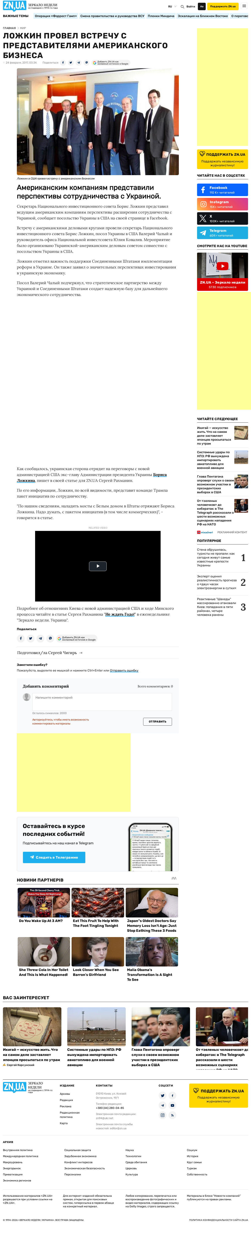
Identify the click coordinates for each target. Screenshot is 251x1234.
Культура (132, 1174)
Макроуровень (12, 1162)
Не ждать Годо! (120, 614)
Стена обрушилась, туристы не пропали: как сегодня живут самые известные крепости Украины (216, 557)
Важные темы (16, 16)
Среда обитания (136, 1162)
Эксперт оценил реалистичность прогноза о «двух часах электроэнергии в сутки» (217, 582)
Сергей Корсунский (20, 1065)
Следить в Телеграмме (57, 857)
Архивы (65, 1094)
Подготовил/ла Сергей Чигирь (47, 652)
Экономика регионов (17, 1180)
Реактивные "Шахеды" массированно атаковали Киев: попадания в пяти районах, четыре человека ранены (216, 607)
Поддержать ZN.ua (223, 6)
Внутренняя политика (18, 1150)
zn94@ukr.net (104, 1118)
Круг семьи (194, 1162)
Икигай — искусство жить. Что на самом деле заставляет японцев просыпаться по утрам (214, 435)
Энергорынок (12, 1168)
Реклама (65, 1106)
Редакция (66, 1100)
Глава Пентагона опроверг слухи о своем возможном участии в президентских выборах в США (215, 484)
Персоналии (72, 1174)
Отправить (157, 721)
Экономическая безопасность (84, 1168)
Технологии (133, 1156)
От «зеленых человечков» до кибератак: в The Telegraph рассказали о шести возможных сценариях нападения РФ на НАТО (215, 512)
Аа (202, 6)
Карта (64, 1123)
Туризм (192, 1168)
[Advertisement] (74, 772)
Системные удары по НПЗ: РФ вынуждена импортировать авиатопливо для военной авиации (213, 460)
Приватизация (13, 1174)
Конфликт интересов (78, 1162)
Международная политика (20, 1156)
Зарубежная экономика (80, 1156)
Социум (192, 1150)
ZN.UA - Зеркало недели (222, 282)
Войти (190, 6)
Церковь (131, 1168)
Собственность (197, 1174)
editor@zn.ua (118, 1128)
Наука (130, 1150)
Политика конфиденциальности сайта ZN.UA (218, 1220)
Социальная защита (77, 1150)
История (192, 1156)
